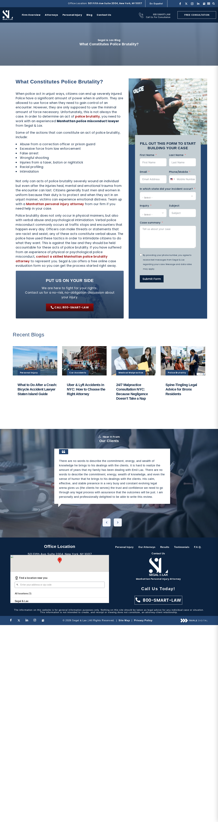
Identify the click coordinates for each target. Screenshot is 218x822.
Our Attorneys (146, 547)
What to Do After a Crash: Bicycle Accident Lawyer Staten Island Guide (37, 389)
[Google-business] (204, 3)
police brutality (87, 116)
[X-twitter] (186, 3)
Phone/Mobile (178, 172)
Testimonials (181, 547)
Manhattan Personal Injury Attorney (158, 579)
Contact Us (158, 553)
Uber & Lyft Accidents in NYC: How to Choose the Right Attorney (86, 389)
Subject (174, 206)
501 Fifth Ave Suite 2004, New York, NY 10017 (115, 3)
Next (118, 522)
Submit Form (152, 279)
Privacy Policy (143, 620)
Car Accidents (77, 372)
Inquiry (144, 206)
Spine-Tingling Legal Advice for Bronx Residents (181, 389)
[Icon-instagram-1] (192, 3)
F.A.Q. (197, 547)
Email (143, 172)
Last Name (176, 155)
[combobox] (172, 179)
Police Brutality (177, 372)
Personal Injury (29, 372)
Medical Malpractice (131, 372)
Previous (107, 522)
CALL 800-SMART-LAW (71, 307)
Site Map (124, 620)
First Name (147, 155)
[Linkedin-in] (198, 3)
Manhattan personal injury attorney (55, 204)
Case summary (150, 222)
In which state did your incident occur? (166, 189)
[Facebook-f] (180, 3)
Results (164, 547)
